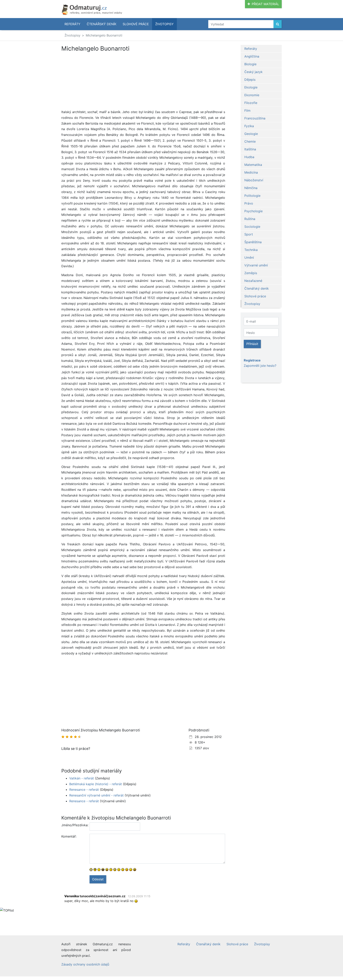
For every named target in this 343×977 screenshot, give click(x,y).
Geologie (251, 134)
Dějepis (249, 80)
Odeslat (98, 879)
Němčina (250, 188)
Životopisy (164, 24)
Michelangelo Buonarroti (104, 35)
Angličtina (251, 56)
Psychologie (253, 211)
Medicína (251, 172)
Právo (248, 203)
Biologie (250, 64)
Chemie (250, 141)
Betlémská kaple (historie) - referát (95, 784)
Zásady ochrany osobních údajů (85, 964)
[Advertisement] (143, 81)
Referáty (72, 24)
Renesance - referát (84, 790)
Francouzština (254, 118)
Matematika (253, 165)
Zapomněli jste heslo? (260, 366)
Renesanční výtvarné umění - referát (96, 795)
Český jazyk (253, 72)
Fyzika (249, 126)
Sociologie (252, 227)
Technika (251, 250)
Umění (249, 257)
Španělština (253, 242)
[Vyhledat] (278, 24)
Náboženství (253, 180)
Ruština (249, 219)
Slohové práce (136, 24)
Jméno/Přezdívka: (74, 825)
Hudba (249, 157)
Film (247, 110)
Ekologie (250, 87)
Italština (250, 149)
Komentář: (68, 836)
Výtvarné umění (256, 265)
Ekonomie (251, 95)
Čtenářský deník (101, 24)
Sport (248, 234)
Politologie (252, 196)
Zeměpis (250, 273)
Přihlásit (252, 344)
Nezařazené (253, 281)
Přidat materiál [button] (265, 4)
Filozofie (250, 103)
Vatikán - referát (81, 778)
